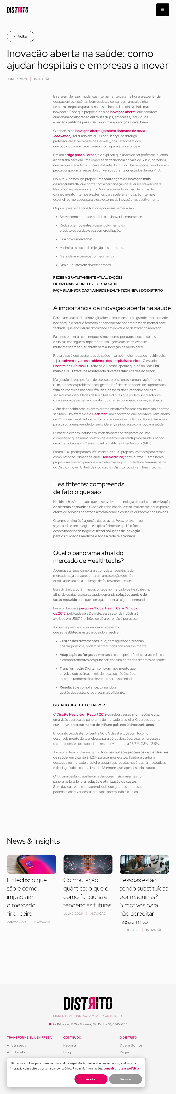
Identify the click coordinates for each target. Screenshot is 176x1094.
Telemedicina (112, 457)
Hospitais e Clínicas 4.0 (71, 366)
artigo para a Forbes (80, 155)
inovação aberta (123, 112)
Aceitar (91, 1079)
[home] (17, 10)
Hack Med (100, 414)
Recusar (125, 1079)
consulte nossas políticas (122, 1068)
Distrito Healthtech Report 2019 (82, 714)
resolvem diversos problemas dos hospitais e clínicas (100, 360)
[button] (162, 9)
